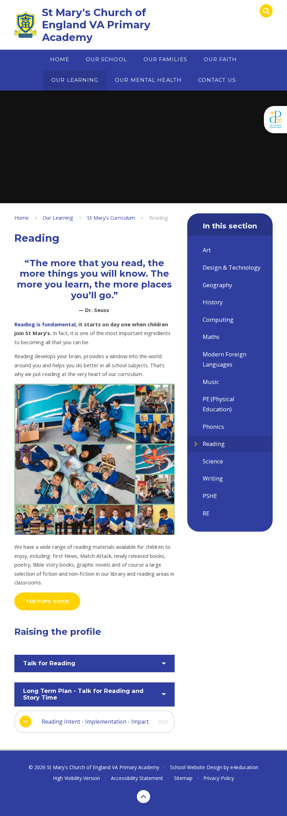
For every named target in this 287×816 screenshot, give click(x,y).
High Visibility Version (76, 778)
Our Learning (58, 217)
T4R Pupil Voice (47, 601)
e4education (244, 767)
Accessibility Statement (137, 778)
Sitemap (183, 778)
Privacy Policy (218, 778)
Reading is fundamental (45, 324)
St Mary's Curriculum (111, 217)
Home (21, 217)
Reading (158, 217)
